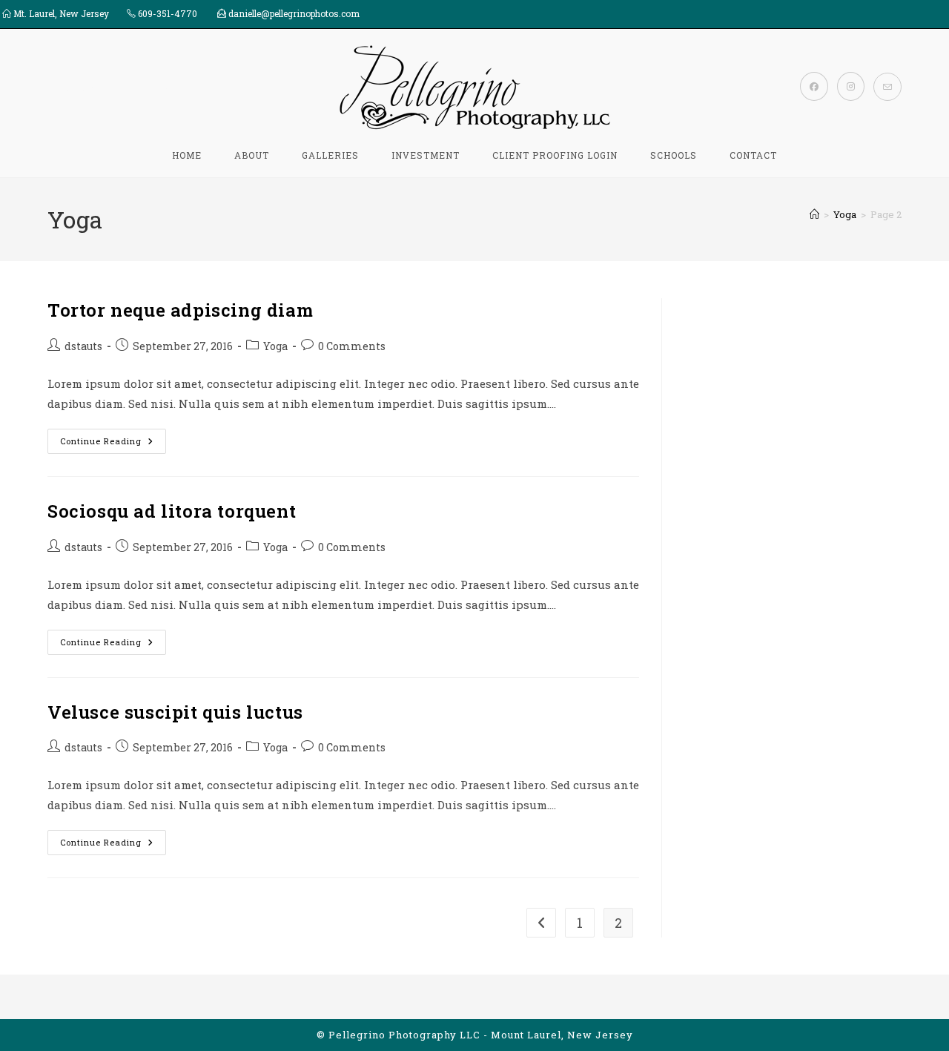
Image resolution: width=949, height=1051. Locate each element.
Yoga (275, 346)
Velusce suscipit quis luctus (175, 712)
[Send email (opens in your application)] (887, 87)
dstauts (83, 346)
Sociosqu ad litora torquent (171, 511)
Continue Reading (113, 444)
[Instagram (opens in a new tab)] (850, 86)
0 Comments (352, 346)
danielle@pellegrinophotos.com (294, 13)
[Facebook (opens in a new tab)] (814, 86)
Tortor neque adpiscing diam (180, 310)
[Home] (814, 214)
